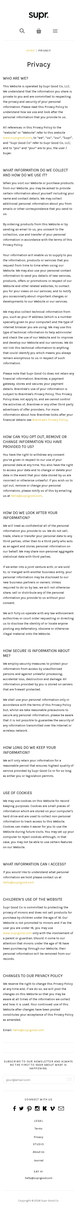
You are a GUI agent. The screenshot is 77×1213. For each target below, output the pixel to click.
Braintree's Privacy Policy (50, 420)
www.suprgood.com (17, 138)
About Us (38, 1152)
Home (30, 50)
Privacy (38, 1137)
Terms (38, 1128)
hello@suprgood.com (26, 496)
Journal (38, 1160)
